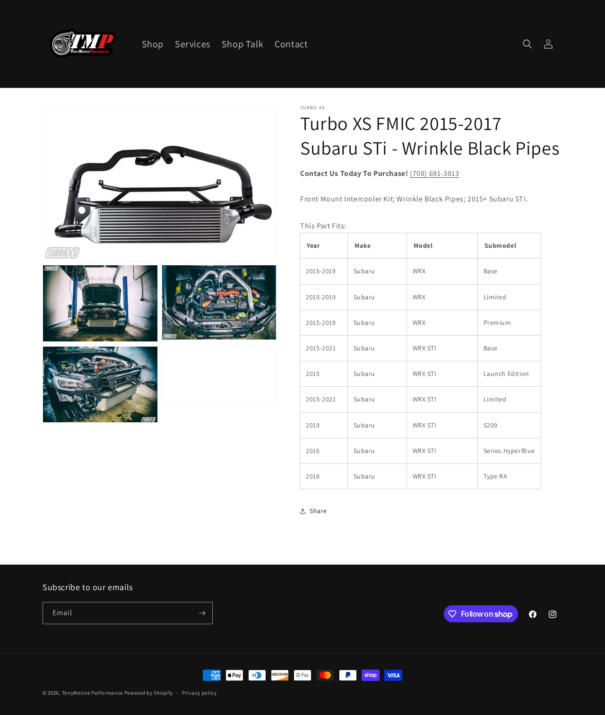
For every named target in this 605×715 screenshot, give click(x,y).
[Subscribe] (201, 613)
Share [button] (318, 510)
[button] (527, 44)
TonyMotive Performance (92, 692)
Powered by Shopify (148, 692)
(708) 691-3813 (434, 173)
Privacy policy (199, 692)
